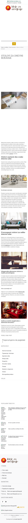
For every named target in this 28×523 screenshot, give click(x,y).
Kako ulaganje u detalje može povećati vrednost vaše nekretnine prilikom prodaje (17, 408)
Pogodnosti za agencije (12, 2)
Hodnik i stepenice (7, 369)
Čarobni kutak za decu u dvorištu (15, 444)
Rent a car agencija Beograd (14, 491)
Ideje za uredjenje (15, 515)
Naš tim (4, 475)
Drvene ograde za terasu (14, 422)
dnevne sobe (21, 291)
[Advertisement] (14, 26)
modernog (7, 245)
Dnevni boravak (12, 47)
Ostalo (4, 371)
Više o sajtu (5, 470)
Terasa (4, 366)
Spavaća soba (6, 356)
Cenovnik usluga (6, 486)
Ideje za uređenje (4, 47)
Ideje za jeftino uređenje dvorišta (16, 428)
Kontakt (19, 2)
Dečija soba (5, 358)
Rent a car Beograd (12, 494)
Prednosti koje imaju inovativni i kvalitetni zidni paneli (15, 436)
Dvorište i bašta (6, 364)
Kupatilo (4, 361)
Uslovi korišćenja (7, 473)
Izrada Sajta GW (18, 519)
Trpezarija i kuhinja (8, 353)
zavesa (11, 153)
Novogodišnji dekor (7, 374)
